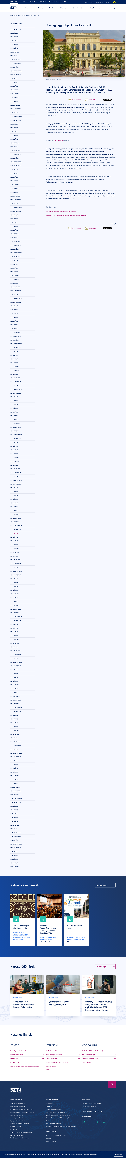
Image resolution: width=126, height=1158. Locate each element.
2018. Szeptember (16, 389)
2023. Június (14, 173)
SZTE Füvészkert (51, 1066)
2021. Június (14, 264)
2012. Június (14, 673)
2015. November (15, 518)
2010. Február (14, 779)
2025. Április (14, 90)
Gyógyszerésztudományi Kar (18, 1121)
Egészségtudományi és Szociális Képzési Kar (22, 1112)
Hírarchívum (29, 15)
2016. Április (14, 499)
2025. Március (14, 94)
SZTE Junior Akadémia (52, 1058)
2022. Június (14, 219)
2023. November (15, 154)
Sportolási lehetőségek (88, 1055)
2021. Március (14, 275)
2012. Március (14, 685)
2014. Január (14, 601)
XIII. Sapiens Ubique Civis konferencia (21, 926)
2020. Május (14, 313)
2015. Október (14, 522)
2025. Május (14, 86)
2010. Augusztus (15, 757)
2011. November (15, 700)
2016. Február (14, 507)
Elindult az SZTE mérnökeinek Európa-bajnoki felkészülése (23, 1004)
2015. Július (36, 15)
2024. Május (14, 131)
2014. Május (14, 586)
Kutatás (51, 8)
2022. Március (14, 230)
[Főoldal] (13, 8)
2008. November (15, 836)
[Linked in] (84, 1122)
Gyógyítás (63, 8)
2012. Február (14, 688)
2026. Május (14, 40)
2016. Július (14, 488)
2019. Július (14, 351)
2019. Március (14, 366)
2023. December (15, 150)
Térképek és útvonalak (90, 1111)
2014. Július (14, 579)
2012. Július (14, 670)
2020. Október (14, 294)
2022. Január (14, 238)
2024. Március (14, 139)
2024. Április (14, 135)
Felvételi (23, 2)
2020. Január (14, 328)
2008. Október (14, 840)
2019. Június (14, 355)
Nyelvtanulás (14, 1058)
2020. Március (14, 321)
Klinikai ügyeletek (51, 1141)
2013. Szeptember (16, 616)
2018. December (15, 378)
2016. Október (14, 476)
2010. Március (14, 776)
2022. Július (14, 215)
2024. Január (14, 147)
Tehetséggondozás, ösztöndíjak (18, 1051)
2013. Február (14, 643)
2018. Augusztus (15, 393)
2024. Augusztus (15, 120)
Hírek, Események (95, 8)
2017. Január (14, 465)
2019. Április (14, 363)
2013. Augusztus (15, 620)
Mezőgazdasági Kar (15, 1126)
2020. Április (14, 317)
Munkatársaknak (53, 2)
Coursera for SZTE (15, 1062)
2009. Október (14, 795)
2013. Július (14, 624)
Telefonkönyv (89, 2)
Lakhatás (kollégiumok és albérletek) (92, 1051)
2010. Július (14, 760)
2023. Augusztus (15, 166)
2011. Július (14, 715)
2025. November (15, 63)
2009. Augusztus (15, 802)
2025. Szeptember (16, 71)
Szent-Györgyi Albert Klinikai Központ (56, 1136)
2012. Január (14, 692)
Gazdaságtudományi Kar (17, 1118)
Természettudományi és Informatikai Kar (21, 1138)
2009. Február (14, 825)
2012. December (15, 651)
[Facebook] (91, 1122)
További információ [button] (90, 1154)
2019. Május (14, 359)
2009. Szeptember (16, 798)
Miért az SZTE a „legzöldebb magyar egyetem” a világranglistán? (66, 215)
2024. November (15, 109)
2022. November (15, 200)
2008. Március (14, 867)
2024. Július (14, 124)
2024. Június (14, 128)
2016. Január (14, 510)
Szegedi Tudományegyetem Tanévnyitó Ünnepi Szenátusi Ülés (48, 929)
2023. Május (14, 177)
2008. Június (14, 855)
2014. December (15, 560)
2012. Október (14, 658)
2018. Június (14, 400)
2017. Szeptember (16, 435)
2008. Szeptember (16, 844)
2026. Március (14, 48)
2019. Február (14, 370)
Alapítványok (49, 1103)
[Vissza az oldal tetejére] (112, 1084)
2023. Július (14, 169)
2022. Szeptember (16, 207)
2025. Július (14, 78)
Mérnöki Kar (13, 1129)
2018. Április (14, 408)
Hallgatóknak (43, 2)
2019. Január (14, 374)
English (108, 2)
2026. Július (14, 33)
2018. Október (14, 385)
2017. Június (14, 446)
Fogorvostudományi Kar (16, 1115)
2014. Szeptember (16, 571)
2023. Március (14, 184)
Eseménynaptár (101, 885)
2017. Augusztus (15, 438)
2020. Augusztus (15, 302)
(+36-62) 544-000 (90, 1106)
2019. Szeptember (16, 344)
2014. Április (14, 590)
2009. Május (14, 814)
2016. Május (14, 495)
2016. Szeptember (16, 480)
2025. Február (14, 97)
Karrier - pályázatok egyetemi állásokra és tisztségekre (61, 1126)
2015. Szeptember (16, 526)
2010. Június (14, 764)
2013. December (15, 605)
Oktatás (40, 8)
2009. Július (14, 806)
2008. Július (14, 851)
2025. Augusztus (15, 75)
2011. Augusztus (15, 711)
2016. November (15, 472)
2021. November (15, 245)
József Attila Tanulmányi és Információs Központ (59, 1115)
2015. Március (14, 548)
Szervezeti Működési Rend (53, 1109)
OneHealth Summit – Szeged (75, 926)
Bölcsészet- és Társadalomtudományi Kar (21, 1109)
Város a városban (87, 1062)
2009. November (15, 791)
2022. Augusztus (15, 211)
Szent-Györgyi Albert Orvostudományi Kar (21, 1132)
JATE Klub (49, 1070)
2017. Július (14, 442)
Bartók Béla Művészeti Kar (17, 1106)
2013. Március (14, 639)
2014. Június (14, 582)
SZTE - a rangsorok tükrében (54, 1055)
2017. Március (14, 457)
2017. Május (14, 450)
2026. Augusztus (15, 29)
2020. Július (14, 306)
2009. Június (14, 810)
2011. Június (14, 719)
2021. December (15, 241)
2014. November (15, 563)
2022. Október (14, 203)
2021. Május (14, 268)
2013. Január (14, 647)
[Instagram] (97, 1122)
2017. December (15, 423)
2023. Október (14, 158)
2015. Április (14, 544)
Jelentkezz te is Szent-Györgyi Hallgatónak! (59, 1003)
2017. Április (14, 454)
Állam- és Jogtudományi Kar (17, 1103)
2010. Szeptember (16, 753)
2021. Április (14, 272)
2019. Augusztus (15, 347)
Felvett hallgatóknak (32, 2)
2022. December (15, 196)
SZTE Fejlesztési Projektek (53, 1123)
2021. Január (14, 283)
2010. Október (14, 749)
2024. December (15, 105)
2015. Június (14, 537)
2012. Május (14, 677)
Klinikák (48, 1138)
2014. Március (14, 594)
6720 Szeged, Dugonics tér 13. (93, 1103)
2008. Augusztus (15, 848)
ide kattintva (59, 140)
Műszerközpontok (77, 8)
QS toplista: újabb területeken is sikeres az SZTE (61, 211)
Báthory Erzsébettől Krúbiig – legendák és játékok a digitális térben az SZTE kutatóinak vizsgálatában (98, 1006)
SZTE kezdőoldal (14, 2)
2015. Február (14, 552)
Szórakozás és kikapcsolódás (90, 1058)
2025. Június (14, 82)
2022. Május (14, 222)
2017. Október (14, 431)
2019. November (15, 336)
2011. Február (14, 734)
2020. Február (14, 325)
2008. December (15, 832)
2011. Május (14, 723)
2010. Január (14, 783)
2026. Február (14, 52)
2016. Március (14, 503)
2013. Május (14, 632)
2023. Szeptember (16, 162)
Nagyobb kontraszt (114, 2)
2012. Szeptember (16, 662)
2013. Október (14, 613)
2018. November (15, 382)
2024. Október (14, 112)
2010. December (15, 742)
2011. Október (14, 704)
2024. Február (14, 143)
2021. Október (14, 249)
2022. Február (14, 234)
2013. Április (14, 635)
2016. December (15, 469)
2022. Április (14, 226)
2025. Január (14, 101)
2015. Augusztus (15, 529)
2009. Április (14, 817)
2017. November (15, 427)
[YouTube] (104, 1122)
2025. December (15, 59)
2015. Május (14, 541)
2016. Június (14, 491)
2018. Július (14, 397)
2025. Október (14, 67)
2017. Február (14, 461)
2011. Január (14, 738)
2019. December (15, 332)
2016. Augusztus (15, 484)
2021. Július (14, 260)
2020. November (15, 291)
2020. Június (14, 310)
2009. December (15, 787)
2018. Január (14, 419)
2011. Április (14, 726)
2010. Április (14, 772)
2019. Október (14, 340)
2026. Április (14, 44)
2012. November (15, 654)
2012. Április (14, 681)
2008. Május (14, 863)
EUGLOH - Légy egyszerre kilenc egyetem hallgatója (24, 1066)
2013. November (15, 609)
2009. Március (14, 821)
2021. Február (14, 279)
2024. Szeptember (16, 116)
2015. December (15, 514)
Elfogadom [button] (118, 1154)
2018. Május (14, 404)
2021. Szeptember (16, 253)
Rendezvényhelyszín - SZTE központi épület (58, 1118)
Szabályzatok (49, 1106)
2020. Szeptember (16, 298)
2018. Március (14, 412)
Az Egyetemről (27, 8)
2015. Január (14, 556)
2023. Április (14, 181)
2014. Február (14, 598)
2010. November (15, 745)
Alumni (64, 2)
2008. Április (14, 859)
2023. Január (14, 192)
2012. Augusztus (15, 666)
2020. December (15, 287)
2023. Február (14, 188)
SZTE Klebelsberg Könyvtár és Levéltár (57, 1062)
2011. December (15, 696)
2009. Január (14, 829)
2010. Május (14, 768)
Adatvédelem (99, 2)
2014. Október (14, 567)
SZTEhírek (22, 15)
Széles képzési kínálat (52, 1051)
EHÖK (48, 1121)
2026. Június (14, 37)
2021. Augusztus (15, 256)
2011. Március (14, 730)
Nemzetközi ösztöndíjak (16, 1055)
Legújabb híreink (18, 997)
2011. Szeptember (16, 707)
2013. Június (14, 628)
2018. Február (14, 416)
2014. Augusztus (15, 575)
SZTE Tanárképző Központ (17, 1135)
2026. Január (14, 56)
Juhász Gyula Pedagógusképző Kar (19, 1123)
